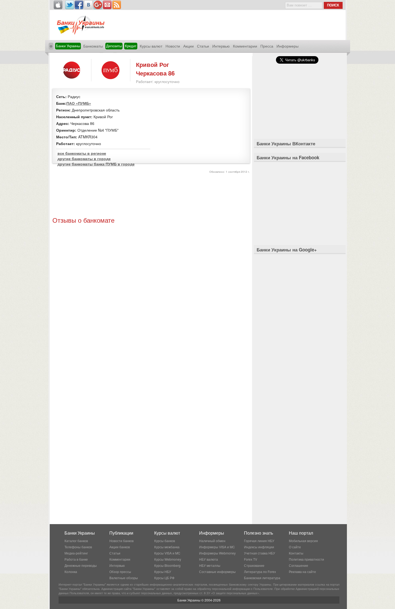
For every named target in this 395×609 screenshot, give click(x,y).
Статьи (203, 46)
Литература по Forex (260, 571)
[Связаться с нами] (107, 5)
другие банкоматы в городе (84, 158)
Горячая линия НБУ (259, 540)
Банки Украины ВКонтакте (286, 143)
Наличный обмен (212, 540)
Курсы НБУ (162, 571)
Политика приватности (306, 559)
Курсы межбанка (166, 547)
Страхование (254, 565)
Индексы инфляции (259, 547)
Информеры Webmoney (217, 553)
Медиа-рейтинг (76, 553)
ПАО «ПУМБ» (78, 103)
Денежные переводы (80, 565)
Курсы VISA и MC (167, 553)
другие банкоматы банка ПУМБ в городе (96, 164)
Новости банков (121, 540)
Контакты (296, 553)
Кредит (131, 45)
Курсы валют (151, 46)
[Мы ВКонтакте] (88, 5)
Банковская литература (262, 577)
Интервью (221, 46)
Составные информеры (217, 571)
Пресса (266, 46)
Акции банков (119, 547)
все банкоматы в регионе (82, 153)
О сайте (295, 547)
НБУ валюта (208, 559)
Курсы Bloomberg (167, 565)
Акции (188, 46)
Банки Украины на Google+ (287, 249)
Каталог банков (76, 540)
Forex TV (250, 559)
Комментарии (245, 46)
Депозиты (114, 45)
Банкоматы (93, 46)
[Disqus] (151, 298)
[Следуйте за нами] (69, 5)
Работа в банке (76, 559)
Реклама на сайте (302, 571)
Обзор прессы (120, 571)
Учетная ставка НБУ (259, 553)
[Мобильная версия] (58, 5)
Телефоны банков (78, 547)
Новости (173, 46)
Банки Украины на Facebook (288, 157)
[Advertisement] (151, 196)
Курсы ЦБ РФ (164, 577)
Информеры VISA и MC (217, 547)
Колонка (70, 571)
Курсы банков (164, 540)
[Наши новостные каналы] (116, 5)
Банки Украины (68, 45)
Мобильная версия (303, 540)
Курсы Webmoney (167, 559)
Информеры (287, 46)
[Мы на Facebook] (79, 5)
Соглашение (298, 565)
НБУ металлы (209, 565)
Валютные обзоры (123, 577)
